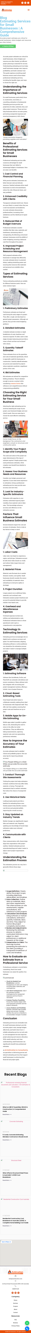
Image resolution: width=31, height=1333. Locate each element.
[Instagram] (22, 3)
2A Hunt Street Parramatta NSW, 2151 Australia (15, 1284)
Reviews (15, 1323)
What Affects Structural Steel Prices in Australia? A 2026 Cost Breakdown (15, 1175)
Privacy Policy (16, 1326)
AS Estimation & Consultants (16, 1050)
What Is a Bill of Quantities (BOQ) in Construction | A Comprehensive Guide (15, 1109)
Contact (15, 1312)
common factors (16, 383)
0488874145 (15, 1289)
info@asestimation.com (15, 1278)
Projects (15, 1306)
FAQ (15, 1319)
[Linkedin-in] (25, 3)
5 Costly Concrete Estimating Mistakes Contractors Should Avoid (15, 1136)
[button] (28, 9)
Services (15, 1303)
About (15, 1309)
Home (15, 1300)
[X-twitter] (28, 3)
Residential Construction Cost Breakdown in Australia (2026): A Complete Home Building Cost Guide (15, 1221)
